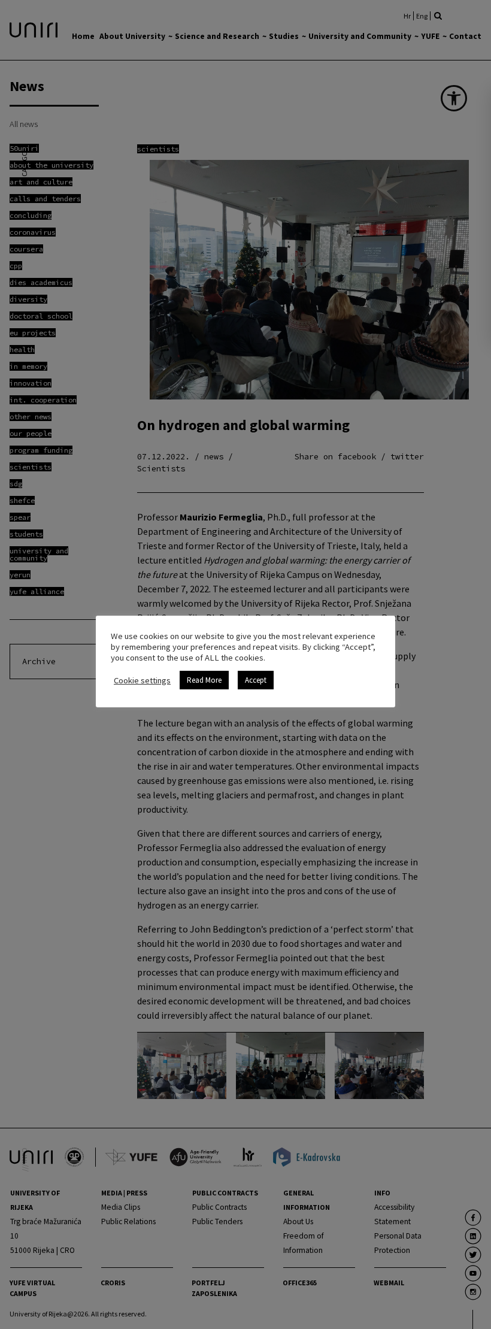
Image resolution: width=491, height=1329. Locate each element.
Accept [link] (255, 680)
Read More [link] (204, 680)
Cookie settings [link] (142, 680)
